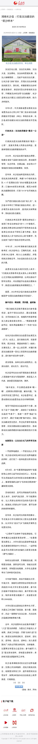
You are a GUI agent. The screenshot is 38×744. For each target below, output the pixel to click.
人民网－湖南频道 (29, 33)
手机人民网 (23, 715)
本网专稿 (18, 9)
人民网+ (14, 715)
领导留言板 (31, 715)
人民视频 (5, 727)
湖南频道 (10, 9)
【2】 (19, 682)
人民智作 (14, 727)
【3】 (23, 682)
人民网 (2, 9)
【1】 (15, 682)
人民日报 (5, 715)
